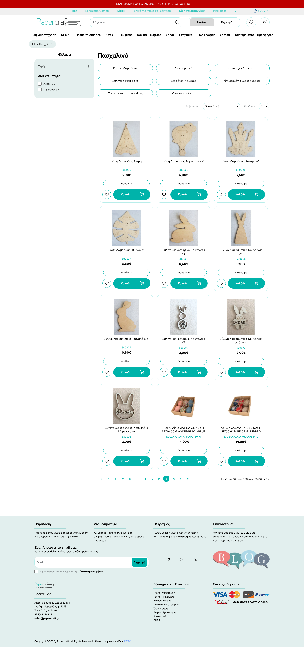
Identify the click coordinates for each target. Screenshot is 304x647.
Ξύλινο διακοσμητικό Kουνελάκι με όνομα (241, 340)
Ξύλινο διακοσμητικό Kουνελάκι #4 (241, 251)
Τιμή (41, 66)
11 (137, 478)
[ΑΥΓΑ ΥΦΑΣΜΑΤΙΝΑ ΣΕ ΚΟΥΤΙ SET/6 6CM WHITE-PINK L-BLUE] (183, 406)
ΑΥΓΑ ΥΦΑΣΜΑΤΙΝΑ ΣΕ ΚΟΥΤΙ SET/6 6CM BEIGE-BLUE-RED (241, 429)
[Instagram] (181, 559)
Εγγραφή (226, 22)
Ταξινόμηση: (193, 106)
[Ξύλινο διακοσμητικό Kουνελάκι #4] (241, 228)
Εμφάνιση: (250, 106)
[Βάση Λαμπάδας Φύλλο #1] (126, 228)
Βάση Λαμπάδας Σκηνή (126, 161)
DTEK (127, 641)
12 (144, 478)
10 (130, 478)
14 (159, 478)
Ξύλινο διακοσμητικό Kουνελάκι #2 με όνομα (126, 429)
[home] (34, 44)
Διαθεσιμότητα (49, 76)
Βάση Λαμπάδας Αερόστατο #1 (184, 161)
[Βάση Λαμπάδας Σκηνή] (126, 139)
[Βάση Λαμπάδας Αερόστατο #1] (183, 139)
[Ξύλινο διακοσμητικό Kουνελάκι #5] (183, 228)
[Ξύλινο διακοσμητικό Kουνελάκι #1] (183, 317)
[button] (131, 194)
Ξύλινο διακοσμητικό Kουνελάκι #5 (183, 251)
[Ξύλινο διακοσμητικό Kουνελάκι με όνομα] (241, 317)
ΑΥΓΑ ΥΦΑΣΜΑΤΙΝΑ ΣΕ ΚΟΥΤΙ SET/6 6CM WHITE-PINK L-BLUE (183, 429)
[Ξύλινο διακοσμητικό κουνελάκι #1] (126, 317)
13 (152, 478)
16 (173, 478)
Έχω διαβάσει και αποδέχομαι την (71, 571)
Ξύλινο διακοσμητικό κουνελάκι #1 (126, 339)
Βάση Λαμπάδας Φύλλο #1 (126, 250)
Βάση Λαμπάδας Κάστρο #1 (240, 161)
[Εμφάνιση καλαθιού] (265, 22)
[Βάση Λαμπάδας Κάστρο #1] (241, 139)
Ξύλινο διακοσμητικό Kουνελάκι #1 (183, 340)
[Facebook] (168, 559)
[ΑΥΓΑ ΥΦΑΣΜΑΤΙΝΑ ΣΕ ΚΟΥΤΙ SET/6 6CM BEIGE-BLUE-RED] (241, 406)
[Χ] (195, 559)
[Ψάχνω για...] (177, 22)
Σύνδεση (202, 22)
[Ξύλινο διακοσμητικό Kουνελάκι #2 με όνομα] (126, 406)
